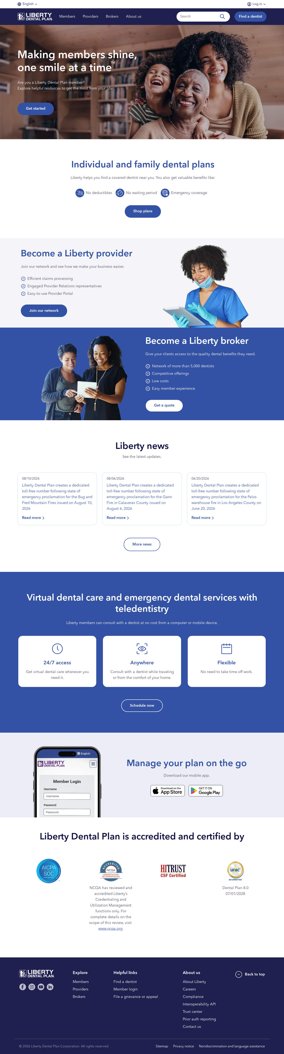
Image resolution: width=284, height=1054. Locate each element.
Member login (126, 989)
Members (81, 982)
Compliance (193, 997)
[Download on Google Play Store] (206, 791)
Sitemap (162, 1046)
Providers (80, 989)
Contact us (192, 1027)
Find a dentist (250, 16)
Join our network (44, 311)
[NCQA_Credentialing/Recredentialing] (110, 869)
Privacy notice (183, 1046)
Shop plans (142, 211)
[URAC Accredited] (235, 869)
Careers (189, 989)
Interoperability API (199, 1004)
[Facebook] (22, 986)
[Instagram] (31, 986)
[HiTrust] (173, 869)
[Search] (223, 16)
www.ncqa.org (110, 929)
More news (142, 544)
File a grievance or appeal (136, 997)
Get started (35, 109)
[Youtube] (41, 986)
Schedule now (142, 706)
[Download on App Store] (168, 791)
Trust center (192, 1012)
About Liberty (194, 982)
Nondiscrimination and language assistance (232, 1046)
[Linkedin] (50, 986)
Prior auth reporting (199, 1019)
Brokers (79, 997)
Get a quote (164, 405)
